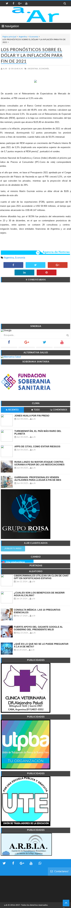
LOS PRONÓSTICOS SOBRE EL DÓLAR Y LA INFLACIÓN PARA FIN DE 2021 (31, 55)
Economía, (44, 69)
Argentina (23, 37)
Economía (33, 37)
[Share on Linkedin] (24, 273)
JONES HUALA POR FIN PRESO (31, 415)
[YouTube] (62, 343)
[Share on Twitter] (35, 265)
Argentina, (33, 69)
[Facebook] (9, 343)
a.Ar (6, 905)
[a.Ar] (35, 14)
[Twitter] (44, 343)
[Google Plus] (26, 343)
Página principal (9, 37)
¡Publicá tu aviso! (12, 548)
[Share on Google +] (58, 265)
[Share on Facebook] (13, 265)
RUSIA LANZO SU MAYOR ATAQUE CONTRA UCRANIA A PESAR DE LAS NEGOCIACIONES (39, 463)
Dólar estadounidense (15, 562)
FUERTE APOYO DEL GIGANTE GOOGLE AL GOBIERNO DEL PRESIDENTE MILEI (38, 628)
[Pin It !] (46, 273)
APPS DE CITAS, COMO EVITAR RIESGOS (37, 446)
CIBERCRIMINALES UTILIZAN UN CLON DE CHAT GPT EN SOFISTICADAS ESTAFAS (41, 577)
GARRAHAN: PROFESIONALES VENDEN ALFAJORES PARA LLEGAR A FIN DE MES (37, 478)
